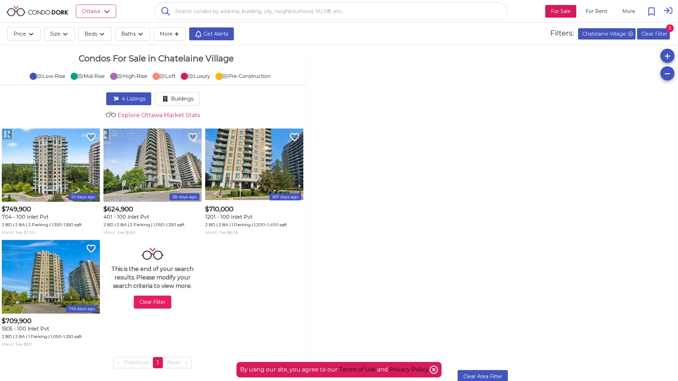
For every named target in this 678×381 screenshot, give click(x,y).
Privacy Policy (409, 369)
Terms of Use (357, 369)
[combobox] (330, 11)
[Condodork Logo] (37, 11)
